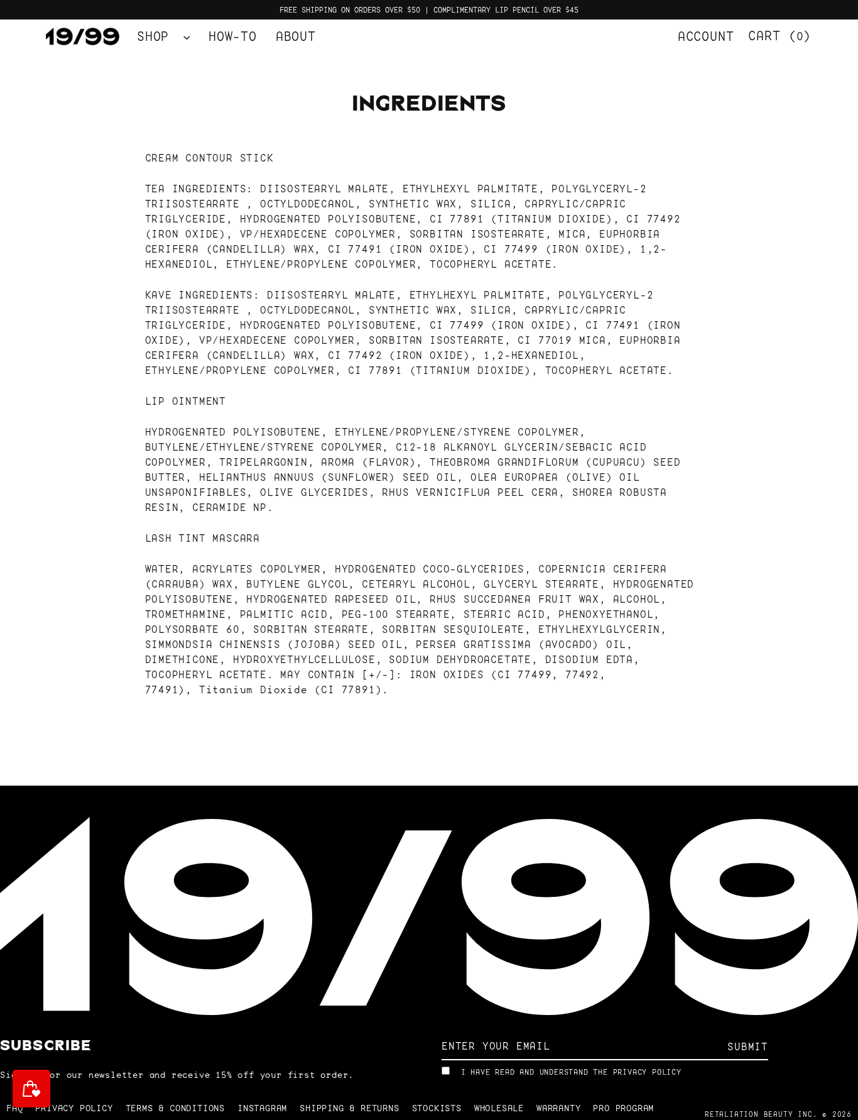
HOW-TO (233, 36)
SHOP (157, 36)
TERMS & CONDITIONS (175, 1108)
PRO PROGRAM (623, 1108)
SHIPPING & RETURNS (349, 1108)
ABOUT (296, 36)
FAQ (14, 1108)
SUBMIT (747, 1046)
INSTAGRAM (262, 1108)
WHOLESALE (499, 1108)
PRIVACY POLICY (647, 1072)
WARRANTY (558, 1108)
